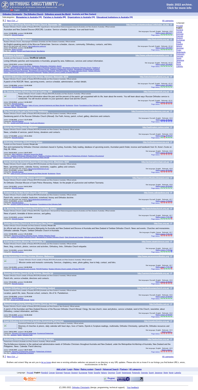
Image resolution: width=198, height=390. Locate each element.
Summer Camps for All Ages (20, 204)
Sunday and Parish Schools (26, 51)
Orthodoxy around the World (57, 14)
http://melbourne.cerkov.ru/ (37, 46)
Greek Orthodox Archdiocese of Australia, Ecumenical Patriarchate (34, 321)
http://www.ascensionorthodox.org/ (153, 256)
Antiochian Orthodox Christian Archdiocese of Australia (29, 339)
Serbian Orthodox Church (46, 235)
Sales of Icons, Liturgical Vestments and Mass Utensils (46, 105)
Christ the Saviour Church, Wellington (21, 127)
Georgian (180, 48)
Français (179, 36)
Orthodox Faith (22, 107)
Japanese (180, 60)
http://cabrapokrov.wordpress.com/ (39, 199)
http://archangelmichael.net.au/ (155, 162)
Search (98, 369)
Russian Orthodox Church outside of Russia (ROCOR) (61, 72)
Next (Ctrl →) (12, 21)
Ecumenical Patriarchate (34, 72)
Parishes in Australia (52, 17)
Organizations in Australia (79, 17)
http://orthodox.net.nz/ (159, 304)
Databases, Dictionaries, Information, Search (47, 66)
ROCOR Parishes (17, 35)
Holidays (13, 51)
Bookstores (69, 105)
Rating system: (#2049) (164, 296)
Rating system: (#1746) (164, 234)
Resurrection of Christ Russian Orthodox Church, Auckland (30, 304)
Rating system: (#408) (164, 64)
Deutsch (179, 38)
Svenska (179, 56)
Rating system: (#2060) (164, 282)
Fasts (12, 105)
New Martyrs (41, 51)
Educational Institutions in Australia (113, 17)
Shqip (178, 62)
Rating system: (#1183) (164, 120)
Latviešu (179, 66)
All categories (168, 21)
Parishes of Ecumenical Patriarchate (16, 71)
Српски (179, 32)
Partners (124, 369)
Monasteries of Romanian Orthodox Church (76, 67)
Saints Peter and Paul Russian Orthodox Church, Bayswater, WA (32, 25)
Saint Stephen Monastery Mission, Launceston (25, 178)
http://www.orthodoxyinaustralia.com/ (152, 55)
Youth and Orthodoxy (37, 123)
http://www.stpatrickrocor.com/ (155, 241)
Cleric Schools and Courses (74, 237)
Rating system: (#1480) (164, 170)
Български (180, 40)
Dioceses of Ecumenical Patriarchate (24, 333)
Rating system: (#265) (164, 48)
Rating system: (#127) (164, 33)
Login (69, 369)
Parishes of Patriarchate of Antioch (61, 69)
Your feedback (133, 387)
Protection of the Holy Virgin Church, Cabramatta (26, 193)
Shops (76, 105)
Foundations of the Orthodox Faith (90, 105)
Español (179, 44)
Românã (179, 30)
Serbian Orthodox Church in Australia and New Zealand (29, 223)
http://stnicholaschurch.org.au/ (155, 208)
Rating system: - (167, 332)
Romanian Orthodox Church (78, 71)
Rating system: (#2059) (164, 315)
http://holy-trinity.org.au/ (158, 39)
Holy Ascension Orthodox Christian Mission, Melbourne (29, 256)
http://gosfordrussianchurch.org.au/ (153, 288)
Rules (76, 369)
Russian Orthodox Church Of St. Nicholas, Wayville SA (28, 273)
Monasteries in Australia (27, 17)
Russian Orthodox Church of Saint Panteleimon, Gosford (29, 288)
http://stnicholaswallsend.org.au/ (154, 77)
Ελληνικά (179, 34)
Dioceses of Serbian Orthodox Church (24, 235)
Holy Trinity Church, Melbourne (18, 39)
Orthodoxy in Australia (14, 55)
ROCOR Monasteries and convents (22, 67)
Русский (179, 26)
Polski (178, 42)
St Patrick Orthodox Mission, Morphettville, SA (25, 241)
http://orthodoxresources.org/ (156, 142)
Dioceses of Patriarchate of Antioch (23, 351)
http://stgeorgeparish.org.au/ (156, 91)
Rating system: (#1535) (164, 152)
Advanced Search (111, 369)
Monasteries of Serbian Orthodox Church (35, 69)
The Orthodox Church (33, 14)
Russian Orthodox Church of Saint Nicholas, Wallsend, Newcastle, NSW (36, 77)
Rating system (87, 369)
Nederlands (181, 52)
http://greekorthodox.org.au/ (156, 321)
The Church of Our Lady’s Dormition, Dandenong (26, 111)
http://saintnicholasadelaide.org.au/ (153, 273)
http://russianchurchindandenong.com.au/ (150, 111)
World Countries (17, 49)
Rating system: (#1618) (164, 135)
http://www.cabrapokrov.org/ (156, 193)
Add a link (61, 369)
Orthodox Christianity (12, 14)
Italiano (179, 46)
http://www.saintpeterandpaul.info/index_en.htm (147, 25)
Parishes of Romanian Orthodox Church (48, 67)
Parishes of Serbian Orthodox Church (50, 156)
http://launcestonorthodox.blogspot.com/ (150, 178)
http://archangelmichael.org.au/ (38, 168)
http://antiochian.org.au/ (158, 339)
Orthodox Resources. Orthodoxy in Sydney (23, 142)
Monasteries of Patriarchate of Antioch (87, 69)
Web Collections (17, 154)
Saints (32, 300)
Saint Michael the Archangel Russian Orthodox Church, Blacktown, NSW (36, 162)
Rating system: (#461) (164, 85)
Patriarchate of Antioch (17, 72)
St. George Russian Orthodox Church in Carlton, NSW (28, 91)
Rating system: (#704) (164, 102)
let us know (46, 362)
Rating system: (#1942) (164, 250)
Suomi (178, 58)
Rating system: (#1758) (164, 267)
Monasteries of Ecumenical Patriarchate (42, 71)
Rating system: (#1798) (164, 217)
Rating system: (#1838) (164, 201)
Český (178, 50)
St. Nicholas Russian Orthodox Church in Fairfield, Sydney (30, 208)
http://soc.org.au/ (161, 223)
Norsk (178, 64)
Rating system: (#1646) (164, 186)
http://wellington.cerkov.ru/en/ (155, 127)
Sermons (25, 105)
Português (180, 54)
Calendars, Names (10, 107)
